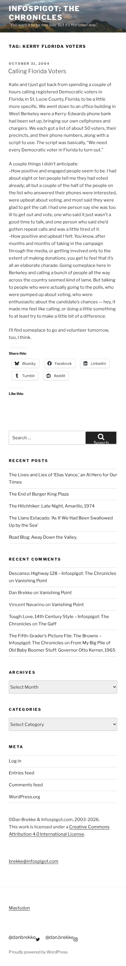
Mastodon (19, 908)
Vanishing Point (31, 580)
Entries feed (21, 773)
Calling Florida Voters (37, 71)
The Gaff (47, 623)
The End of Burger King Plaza (39, 494)
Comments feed (26, 785)
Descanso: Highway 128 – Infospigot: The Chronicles (62, 573)
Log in (15, 761)
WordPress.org (24, 796)
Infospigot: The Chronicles (44, 13)
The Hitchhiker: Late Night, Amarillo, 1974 (52, 506)
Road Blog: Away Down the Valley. (43, 537)
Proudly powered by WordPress (38, 951)
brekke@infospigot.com (33, 861)
